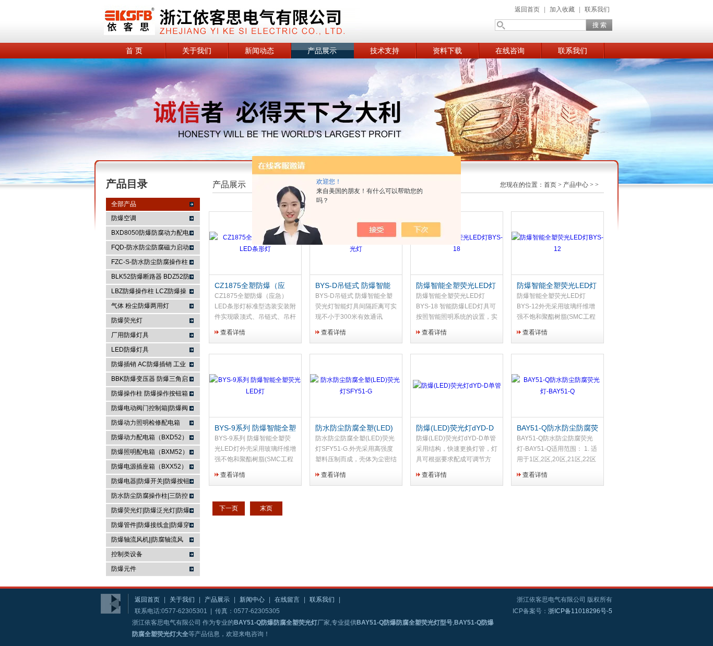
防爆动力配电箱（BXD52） (149, 437)
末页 (266, 508)
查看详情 (232, 332)
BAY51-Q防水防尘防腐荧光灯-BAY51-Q (557, 428)
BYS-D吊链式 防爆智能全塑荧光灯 (352, 286)
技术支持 (384, 50)
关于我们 (196, 50)
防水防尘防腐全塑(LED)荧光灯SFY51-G (354, 428)
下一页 (228, 508)
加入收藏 (562, 9)
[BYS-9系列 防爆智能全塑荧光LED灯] (255, 385)
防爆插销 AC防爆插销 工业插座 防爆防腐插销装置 (148, 366)
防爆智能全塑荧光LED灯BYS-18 (456, 286)
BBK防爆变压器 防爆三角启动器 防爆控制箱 (149, 380)
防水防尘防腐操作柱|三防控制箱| (149, 497)
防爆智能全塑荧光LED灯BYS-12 (557, 286)
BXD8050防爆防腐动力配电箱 (150, 234)
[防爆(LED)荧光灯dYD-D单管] (457, 385)
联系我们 (597, 9)
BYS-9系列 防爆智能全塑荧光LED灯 (255, 428)
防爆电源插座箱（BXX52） (149, 466)
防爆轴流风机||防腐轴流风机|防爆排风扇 (147, 541)
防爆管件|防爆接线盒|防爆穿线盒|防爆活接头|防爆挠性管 (150, 526)
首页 (550, 184)
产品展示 (322, 50)
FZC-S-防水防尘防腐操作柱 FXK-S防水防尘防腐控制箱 (149, 263)
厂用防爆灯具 (130, 335)
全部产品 (123, 204)
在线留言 (287, 599)
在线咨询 (510, 50)
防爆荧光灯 (126, 320)
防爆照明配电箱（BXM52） (149, 452)
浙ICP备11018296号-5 (580, 611)
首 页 (134, 50)
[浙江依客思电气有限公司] (231, 21)
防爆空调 (123, 218)
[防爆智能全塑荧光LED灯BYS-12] (557, 243)
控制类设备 (126, 554)
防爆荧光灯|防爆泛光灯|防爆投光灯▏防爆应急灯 (150, 512)
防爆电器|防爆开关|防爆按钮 (150, 481)
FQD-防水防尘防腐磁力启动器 (150, 249)
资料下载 (447, 50)
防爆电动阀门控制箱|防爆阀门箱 (149, 409)
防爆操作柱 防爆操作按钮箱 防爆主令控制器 (149, 395)
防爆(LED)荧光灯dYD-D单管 (455, 428)
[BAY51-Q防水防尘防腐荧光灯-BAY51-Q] (557, 385)
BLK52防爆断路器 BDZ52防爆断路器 (150, 278)
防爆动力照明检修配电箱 (145, 422)
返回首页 (527, 9)
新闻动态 (259, 50)
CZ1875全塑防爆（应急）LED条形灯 (250, 286)
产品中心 (575, 184)
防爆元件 (123, 568)
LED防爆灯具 (130, 349)
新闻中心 (252, 599)
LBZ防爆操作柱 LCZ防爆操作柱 (148, 293)
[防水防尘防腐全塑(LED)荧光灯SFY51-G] (356, 385)
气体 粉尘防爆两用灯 (140, 305)
